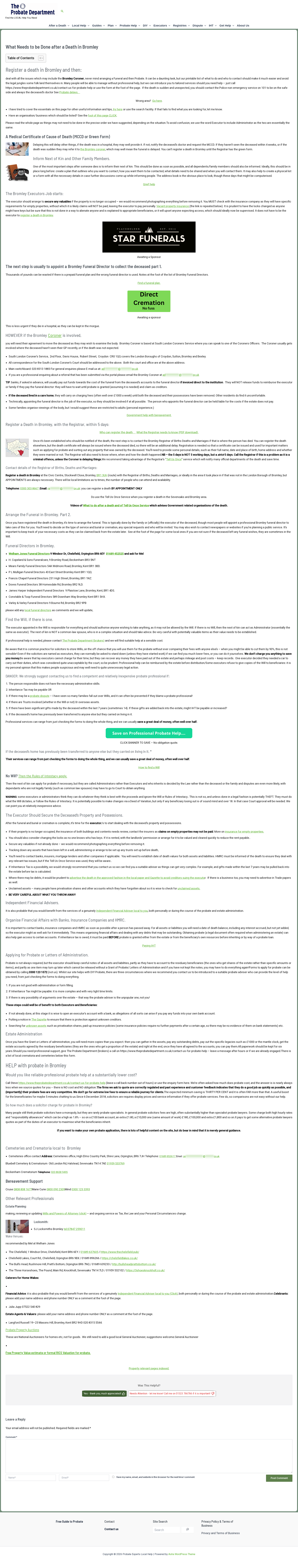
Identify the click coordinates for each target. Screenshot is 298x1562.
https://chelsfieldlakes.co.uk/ (120, 1258)
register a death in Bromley (36, 215)
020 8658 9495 (59, 1172)
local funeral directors (38, 610)
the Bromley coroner (92, 149)
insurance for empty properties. (244, 831)
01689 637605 (89, 1252)
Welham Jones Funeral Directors (29, 553)
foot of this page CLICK (102, 115)
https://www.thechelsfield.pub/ (120, 1252)
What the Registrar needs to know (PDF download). (167, 432)
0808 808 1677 (23, 1189)
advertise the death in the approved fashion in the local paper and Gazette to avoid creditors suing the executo (137, 877)
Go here (157, 100)
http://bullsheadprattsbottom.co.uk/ (134, 1264)
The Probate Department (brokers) (83, 640)
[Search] (187, 1530)
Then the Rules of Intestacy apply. (42, 776)
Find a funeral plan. (149, 283)
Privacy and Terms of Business (220, 1533)
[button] (62, 11)
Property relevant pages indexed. (149, 1368)
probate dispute (39, 695)
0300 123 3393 (81, 1189)
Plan (111, 25)
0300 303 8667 (30, 488)
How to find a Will (149, 767)
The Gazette (39, 1019)
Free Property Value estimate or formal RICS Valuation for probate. (48, 1353)
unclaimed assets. (189, 888)
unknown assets (36, 1025)
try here (117, 109)
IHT (211, 25)
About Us (243, 25)
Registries (180, 25)
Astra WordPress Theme (181, 1554)
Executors (160, 25)
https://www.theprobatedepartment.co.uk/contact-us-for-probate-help (61, 1083)
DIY (145, 25)
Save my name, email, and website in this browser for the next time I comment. (155, 1477)
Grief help (149, 184)
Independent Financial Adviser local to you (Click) (148, 1293)
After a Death (57, 25)
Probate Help (128, 25)
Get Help (225, 25)
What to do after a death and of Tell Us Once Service (116, 505)
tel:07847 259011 (74, 1229)
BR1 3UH (102, 475)
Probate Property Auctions (22, 1330)
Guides (97, 25)
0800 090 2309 (56, 1189)
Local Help (79, 25)
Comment (11, 1437)
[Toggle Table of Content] (39, 58)
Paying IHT (149, 945)
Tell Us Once (174, 459)
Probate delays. (69, 92)
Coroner (55, 335)
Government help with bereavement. (149, 415)
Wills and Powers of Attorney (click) (64, 1213)
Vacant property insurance (173, 206)
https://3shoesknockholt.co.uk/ (145, 1270)
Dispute (198, 25)
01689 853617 (167, 1156)
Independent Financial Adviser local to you (122, 910)
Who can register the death (117, 432)
